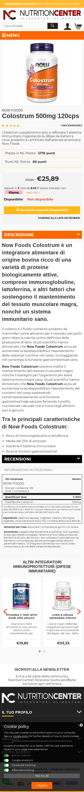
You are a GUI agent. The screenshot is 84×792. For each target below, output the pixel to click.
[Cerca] (52, 26)
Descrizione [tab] (19, 234)
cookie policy (21, 736)
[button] (39, 651)
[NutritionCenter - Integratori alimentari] (42, 14)
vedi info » (33, 192)
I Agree (41, 785)
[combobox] (30, 26)
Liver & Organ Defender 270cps (62, 616)
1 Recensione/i (71, 125)
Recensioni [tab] (17, 459)
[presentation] (5, 611)
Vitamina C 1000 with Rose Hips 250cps (21, 616)
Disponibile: (13, 199)
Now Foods (12, 110)
